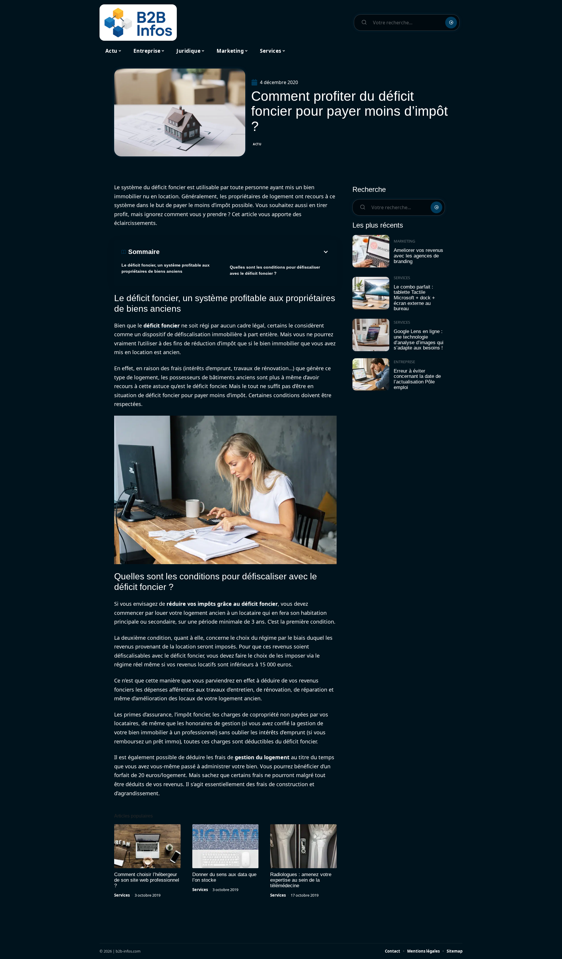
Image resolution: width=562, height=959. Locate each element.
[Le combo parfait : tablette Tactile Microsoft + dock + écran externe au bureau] (370, 293)
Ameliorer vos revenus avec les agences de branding (418, 256)
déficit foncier (161, 325)
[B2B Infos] (138, 22)
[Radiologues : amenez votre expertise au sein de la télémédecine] (303, 846)
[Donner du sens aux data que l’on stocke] (225, 846)
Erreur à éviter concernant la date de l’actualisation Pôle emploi (417, 379)
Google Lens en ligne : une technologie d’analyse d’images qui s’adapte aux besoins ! (418, 340)
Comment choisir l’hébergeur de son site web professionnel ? (146, 880)
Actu (257, 144)
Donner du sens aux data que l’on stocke (224, 877)
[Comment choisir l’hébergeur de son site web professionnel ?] (147, 846)
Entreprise (404, 361)
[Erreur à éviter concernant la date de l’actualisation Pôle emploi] (370, 374)
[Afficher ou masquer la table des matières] (244, 251)
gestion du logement (262, 757)
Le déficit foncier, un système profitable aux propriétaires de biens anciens (165, 268)
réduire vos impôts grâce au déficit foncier (222, 603)
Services (122, 895)
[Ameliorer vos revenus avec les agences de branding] (370, 251)
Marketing (404, 241)
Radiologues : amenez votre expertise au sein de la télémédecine (300, 880)
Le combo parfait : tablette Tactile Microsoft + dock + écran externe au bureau (414, 298)
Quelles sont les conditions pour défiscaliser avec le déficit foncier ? (275, 270)
